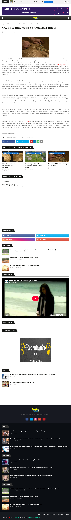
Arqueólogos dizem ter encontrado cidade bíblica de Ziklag (34, 166)
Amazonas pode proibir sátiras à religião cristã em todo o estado (30, 460)
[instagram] (18, 239)
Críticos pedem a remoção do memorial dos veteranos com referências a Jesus (34, 250)
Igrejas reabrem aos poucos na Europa (22, 382)
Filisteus (23, 137)
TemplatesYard (16, 517)
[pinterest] (44, 419)
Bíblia (28, 121)
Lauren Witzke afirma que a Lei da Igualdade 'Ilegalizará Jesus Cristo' (31, 467)
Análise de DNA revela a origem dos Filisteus (58, 165)
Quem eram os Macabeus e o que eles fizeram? (24, 257)
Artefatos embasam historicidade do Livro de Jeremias (10, 166)
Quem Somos (45, 514)
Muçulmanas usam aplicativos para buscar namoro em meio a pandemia (32, 374)
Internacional (13, 24)
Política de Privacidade (57, 514)
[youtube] (52, 239)
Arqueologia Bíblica (11, 137)
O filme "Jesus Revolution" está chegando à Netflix (26, 265)
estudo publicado (62, 65)
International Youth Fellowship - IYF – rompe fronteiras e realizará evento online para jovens (39, 446)
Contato (67, 514)
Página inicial (5, 24)
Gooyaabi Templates (34, 517)
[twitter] (52, 235)
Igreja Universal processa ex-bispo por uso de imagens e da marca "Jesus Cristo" (35, 439)
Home (38, 514)
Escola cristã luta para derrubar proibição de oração (28, 2)
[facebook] (18, 235)
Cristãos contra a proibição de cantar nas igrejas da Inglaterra (29, 431)
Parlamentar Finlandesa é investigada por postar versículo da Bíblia (31, 475)
